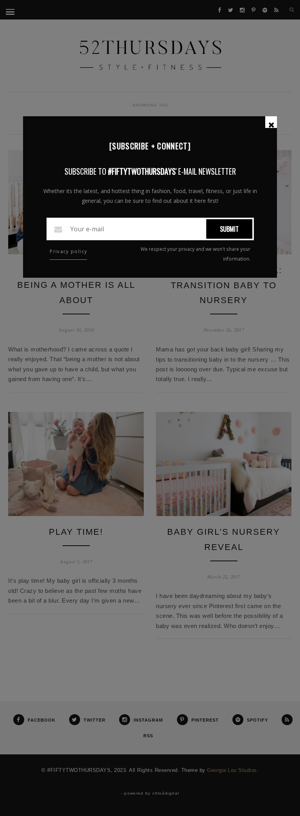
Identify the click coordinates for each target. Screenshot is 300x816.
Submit (229, 229)
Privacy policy (68, 251)
